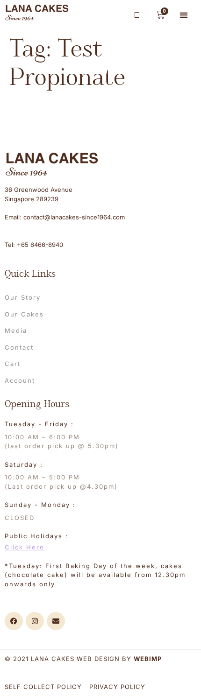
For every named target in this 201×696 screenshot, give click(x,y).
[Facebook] (14, 621)
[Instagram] (35, 621)
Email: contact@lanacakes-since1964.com (65, 217)
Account (20, 380)
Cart (13, 363)
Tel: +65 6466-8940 (34, 244)
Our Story (23, 297)
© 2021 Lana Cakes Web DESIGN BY (83, 658)
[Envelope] (56, 621)
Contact (19, 347)
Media (16, 330)
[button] (184, 14)
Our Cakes (24, 314)
